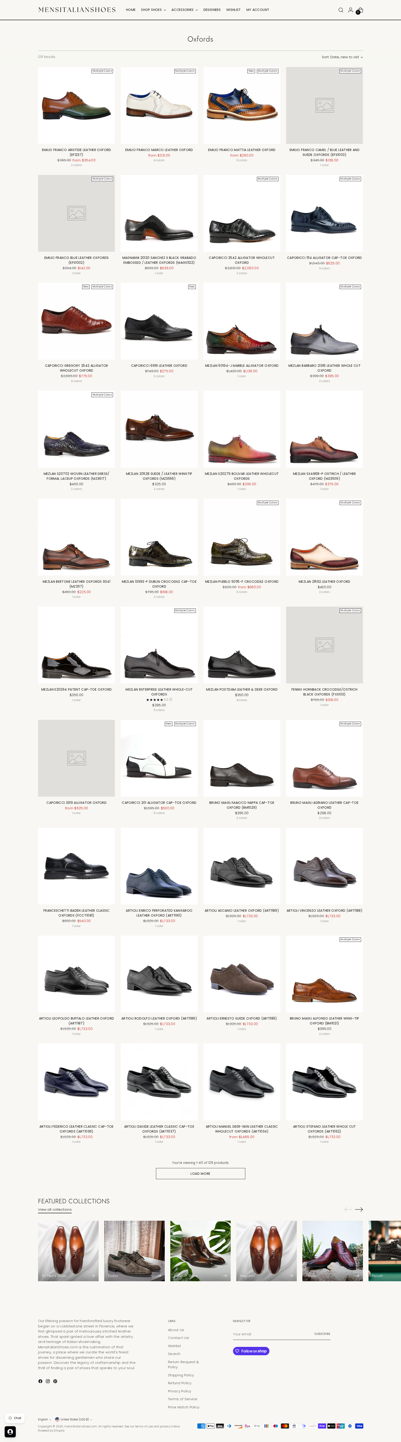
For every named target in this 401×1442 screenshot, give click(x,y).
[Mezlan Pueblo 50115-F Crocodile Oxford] (242, 537)
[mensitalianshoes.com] (78, 10)
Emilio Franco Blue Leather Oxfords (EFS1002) (76, 260)
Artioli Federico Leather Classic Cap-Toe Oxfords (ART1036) (76, 1129)
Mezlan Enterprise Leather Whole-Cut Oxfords (159, 692)
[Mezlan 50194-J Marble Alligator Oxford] (242, 321)
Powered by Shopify (51, 1430)
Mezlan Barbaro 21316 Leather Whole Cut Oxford (324, 368)
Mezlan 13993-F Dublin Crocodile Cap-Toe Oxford (159, 584)
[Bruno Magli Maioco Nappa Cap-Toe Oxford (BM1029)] (242, 758)
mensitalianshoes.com (80, 1426)
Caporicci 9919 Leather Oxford (159, 365)
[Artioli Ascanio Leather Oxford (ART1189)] (242, 866)
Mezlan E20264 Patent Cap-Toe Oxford (76, 689)
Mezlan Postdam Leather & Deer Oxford (242, 689)
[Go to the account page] (350, 10)
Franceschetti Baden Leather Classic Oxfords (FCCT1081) (76, 913)
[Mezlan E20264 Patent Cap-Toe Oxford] (76, 645)
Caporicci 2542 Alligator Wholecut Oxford (242, 260)
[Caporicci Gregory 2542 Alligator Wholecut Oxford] (76, 321)
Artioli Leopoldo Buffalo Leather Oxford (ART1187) (76, 1021)
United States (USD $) (75, 1419)
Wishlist (174, 1345)
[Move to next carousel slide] (359, 1209)
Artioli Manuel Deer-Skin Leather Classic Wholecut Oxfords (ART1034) (242, 1129)
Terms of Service (182, 1399)
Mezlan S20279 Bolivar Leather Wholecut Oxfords (242, 476)
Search (174, 1353)
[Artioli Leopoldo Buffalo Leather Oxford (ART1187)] (76, 974)
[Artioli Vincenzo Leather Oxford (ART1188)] (324, 866)
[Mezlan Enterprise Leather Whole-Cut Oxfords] (159, 645)
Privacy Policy (179, 1391)
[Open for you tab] (10, 1431)
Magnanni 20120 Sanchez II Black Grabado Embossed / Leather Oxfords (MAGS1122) (159, 260)
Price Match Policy (183, 1407)
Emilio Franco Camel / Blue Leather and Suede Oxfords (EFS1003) (324, 152)
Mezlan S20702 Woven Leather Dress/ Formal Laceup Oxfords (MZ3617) (77, 476)
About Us (176, 1329)
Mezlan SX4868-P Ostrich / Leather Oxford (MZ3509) (324, 476)
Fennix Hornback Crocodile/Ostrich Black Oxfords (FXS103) (324, 692)
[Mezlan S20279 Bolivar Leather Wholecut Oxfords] (242, 429)
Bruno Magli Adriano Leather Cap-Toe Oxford (324, 805)
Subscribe (322, 1334)
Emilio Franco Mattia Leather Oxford (242, 150)
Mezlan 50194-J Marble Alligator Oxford (241, 365)
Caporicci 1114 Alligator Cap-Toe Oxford (324, 257)
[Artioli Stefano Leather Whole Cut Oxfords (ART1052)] (324, 1081)
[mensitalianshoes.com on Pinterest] (55, 1382)
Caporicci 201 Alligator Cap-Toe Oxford (159, 802)
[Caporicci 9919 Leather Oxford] (159, 321)
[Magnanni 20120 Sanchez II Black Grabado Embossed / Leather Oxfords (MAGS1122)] (159, 213)
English (43, 1419)
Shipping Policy (181, 1375)
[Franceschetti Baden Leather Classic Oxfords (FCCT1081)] (76, 866)
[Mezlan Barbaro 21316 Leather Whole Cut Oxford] (324, 321)
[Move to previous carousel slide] (348, 1209)
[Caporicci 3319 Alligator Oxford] (76, 758)
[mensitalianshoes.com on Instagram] (48, 1382)
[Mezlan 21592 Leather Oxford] (324, 537)
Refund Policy (179, 1383)
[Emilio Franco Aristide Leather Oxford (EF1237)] (76, 105)
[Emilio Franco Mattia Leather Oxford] (242, 105)
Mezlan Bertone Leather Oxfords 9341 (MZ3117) (76, 584)
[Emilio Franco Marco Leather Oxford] (159, 105)
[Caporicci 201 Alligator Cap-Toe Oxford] (159, 758)
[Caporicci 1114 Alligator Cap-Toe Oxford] (324, 213)
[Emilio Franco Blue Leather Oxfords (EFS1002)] (76, 213)
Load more (200, 1173)
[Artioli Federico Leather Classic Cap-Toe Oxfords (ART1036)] (76, 1081)
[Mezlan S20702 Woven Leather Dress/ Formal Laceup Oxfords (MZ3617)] (76, 429)
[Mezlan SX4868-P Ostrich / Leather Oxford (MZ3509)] (324, 429)
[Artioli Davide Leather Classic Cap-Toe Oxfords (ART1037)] (159, 1081)
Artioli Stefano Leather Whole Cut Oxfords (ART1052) (324, 1129)
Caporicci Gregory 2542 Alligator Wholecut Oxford (76, 368)
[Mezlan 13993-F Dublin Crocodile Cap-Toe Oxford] (159, 537)
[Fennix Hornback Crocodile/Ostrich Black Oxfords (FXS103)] (324, 645)
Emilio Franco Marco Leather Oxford (159, 150)
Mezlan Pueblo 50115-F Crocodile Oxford (241, 581)
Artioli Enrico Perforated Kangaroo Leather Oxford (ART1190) (159, 913)
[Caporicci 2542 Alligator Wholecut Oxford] (242, 213)
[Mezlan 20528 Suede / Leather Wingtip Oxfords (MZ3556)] (159, 429)
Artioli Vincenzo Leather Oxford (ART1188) (324, 910)
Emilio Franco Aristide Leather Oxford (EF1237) (76, 152)
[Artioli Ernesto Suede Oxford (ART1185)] (242, 974)
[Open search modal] (341, 10)
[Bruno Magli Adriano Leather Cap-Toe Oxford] (324, 758)
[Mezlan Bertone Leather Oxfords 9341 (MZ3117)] (76, 537)
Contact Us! (178, 1337)
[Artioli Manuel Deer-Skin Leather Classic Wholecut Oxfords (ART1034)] (242, 1081)
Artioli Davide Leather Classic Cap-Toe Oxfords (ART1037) (159, 1129)
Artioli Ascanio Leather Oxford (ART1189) (242, 910)
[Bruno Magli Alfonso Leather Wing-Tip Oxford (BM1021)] (324, 974)
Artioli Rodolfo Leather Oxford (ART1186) (159, 1018)
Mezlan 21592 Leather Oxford (324, 581)
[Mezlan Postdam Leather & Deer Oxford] (242, 645)
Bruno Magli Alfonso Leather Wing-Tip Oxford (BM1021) (324, 1021)
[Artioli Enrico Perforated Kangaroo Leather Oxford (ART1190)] (159, 866)
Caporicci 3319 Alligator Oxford (76, 802)
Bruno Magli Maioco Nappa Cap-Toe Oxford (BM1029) (241, 805)
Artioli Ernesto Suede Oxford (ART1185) (242, 1018)
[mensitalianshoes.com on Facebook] (41, 1382)
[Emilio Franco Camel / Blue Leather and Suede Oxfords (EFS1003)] (324, 105)
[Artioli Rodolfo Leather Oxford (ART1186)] (159, 974)
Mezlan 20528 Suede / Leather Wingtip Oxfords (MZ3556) (159, 476)
